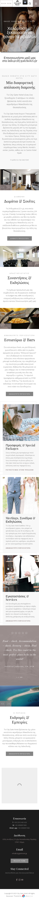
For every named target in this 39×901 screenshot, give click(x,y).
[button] (30, 28)
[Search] (30, 3)
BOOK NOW (6, 3)
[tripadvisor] (22, 880)
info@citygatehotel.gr (19, 853)
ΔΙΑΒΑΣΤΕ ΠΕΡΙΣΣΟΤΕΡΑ (19, 238)
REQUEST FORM (19, 861)
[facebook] (17, 880)
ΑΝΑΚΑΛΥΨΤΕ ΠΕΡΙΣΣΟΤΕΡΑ (19, 394)
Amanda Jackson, (19, 666)
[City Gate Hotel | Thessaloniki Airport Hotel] (18, 3)
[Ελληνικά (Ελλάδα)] (25, 2)
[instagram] (19, 880)
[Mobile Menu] (36, 3)
